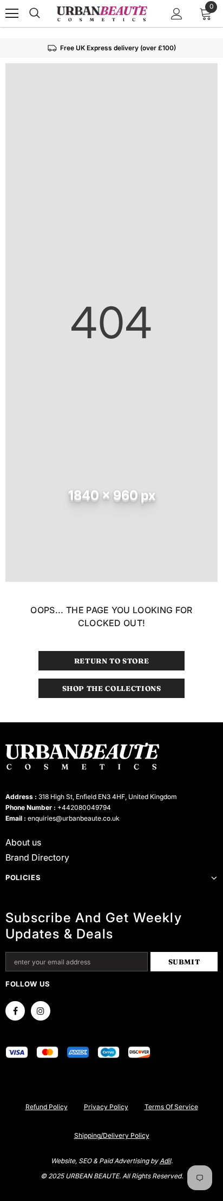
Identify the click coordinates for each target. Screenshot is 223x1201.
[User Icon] (176, 13)
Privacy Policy (106, 1107)
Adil (165, 1161)
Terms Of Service (171, 1107)
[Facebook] (15, 1011)
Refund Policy (46, 1107)
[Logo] (101, 13)
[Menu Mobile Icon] (11, 13)
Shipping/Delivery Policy (111, 1135)
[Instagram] (40, 1011)
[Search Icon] (34, 13)
